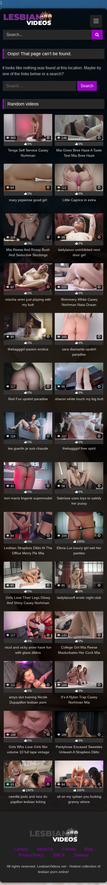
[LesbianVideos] (43, 18)
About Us (45, 849)
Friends (69, 849)
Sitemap (81, 855)
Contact (21, 849)
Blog (89, 849)
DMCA (59, 855)
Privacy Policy (31, 855)
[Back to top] (91, 871)
